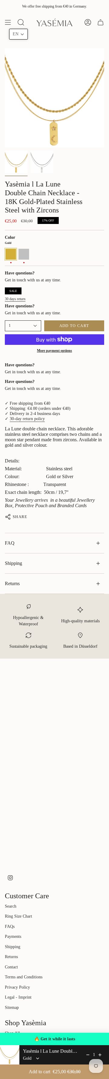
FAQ (10, 543)
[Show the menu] (8, 22)
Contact (11, 967)
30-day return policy (27, 418)
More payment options (54, 350)
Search (10, 906)
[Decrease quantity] (88, 1055)
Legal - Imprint (18, 997)
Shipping (13, 563)
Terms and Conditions (23, 977)
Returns (12, 583)
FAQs (10, 926)
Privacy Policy (17, 987)
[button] (18, 34)
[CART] (100, 22)
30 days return (15, 299)
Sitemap (12, 1007)
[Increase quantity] (100, 1055)
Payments (13, 936)
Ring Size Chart (18, 916)
